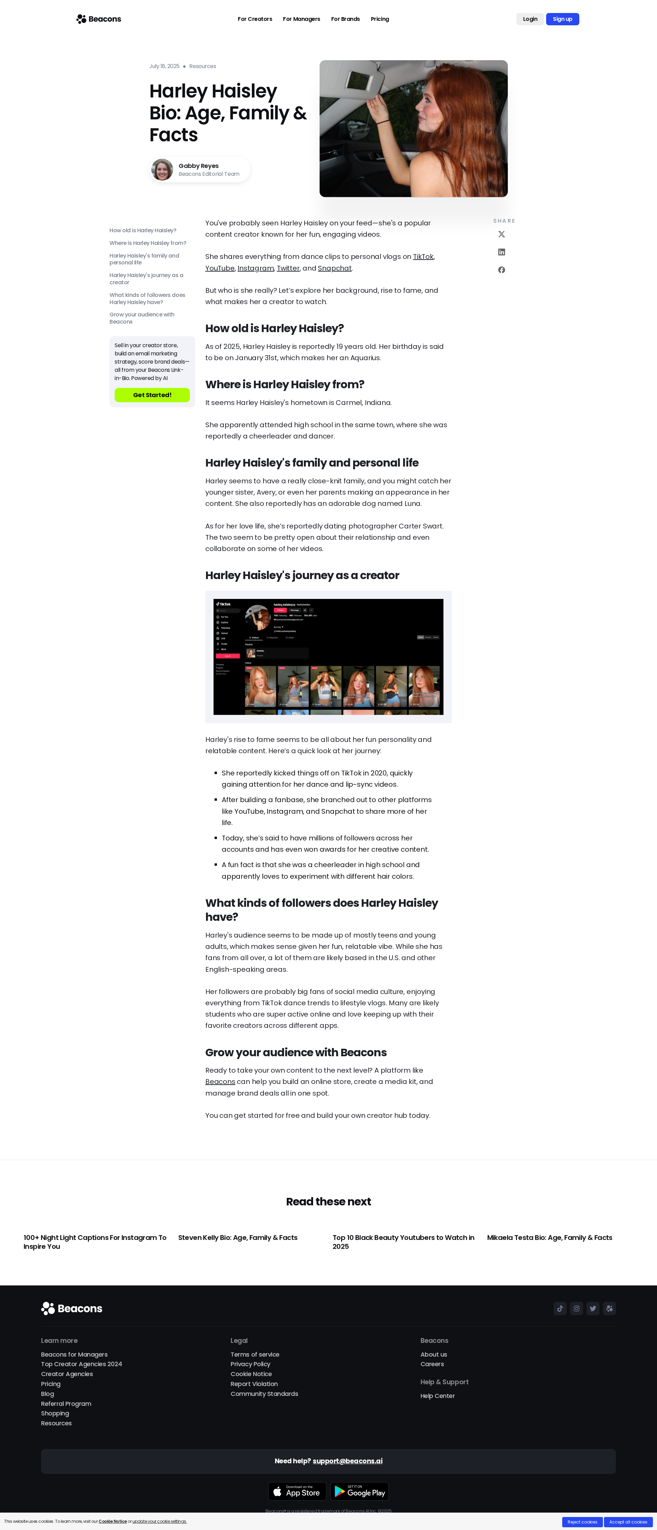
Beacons (220, 1081)
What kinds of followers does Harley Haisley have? (147, 299)
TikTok (423, 256)
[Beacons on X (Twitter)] (591, 1308)
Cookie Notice (251, 1374)
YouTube (220, 268)
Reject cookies (582, 1522)
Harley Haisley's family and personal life (144, 259)
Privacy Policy (250, 1364)
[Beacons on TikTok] (558, 1308)
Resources (56, 1423)
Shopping (55, 1413)
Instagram (255, 268)
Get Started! (152, 395)
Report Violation (254, 1384)
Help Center (438, 1396)
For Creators (255, 19)
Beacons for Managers (74, 1354)
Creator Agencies (67, 1374)
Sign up (562, 19)
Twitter (288, 268)
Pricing (380, 19)
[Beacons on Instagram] (575, 1308)
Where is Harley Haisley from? (148, 243)
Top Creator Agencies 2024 (81, 1364)
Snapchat (334, 268)
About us (434, 1354)
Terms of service (255, 1354)
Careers (432, 1364)
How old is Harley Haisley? (143, 230)
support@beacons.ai (347, 1461)
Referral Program (66, 1404)
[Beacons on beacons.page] (608, 1308)
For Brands (345, 19)
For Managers (301, 19)
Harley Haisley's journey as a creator (146, 279)
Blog (47, 1394)
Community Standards (264, 1394)
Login (530, 19)
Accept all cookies (628, 1522)
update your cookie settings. (159, 1521)
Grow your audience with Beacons (142, 318)
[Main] (98, 19)
